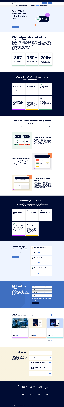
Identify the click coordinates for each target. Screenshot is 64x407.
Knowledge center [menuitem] (39, 395)
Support (38, 394)
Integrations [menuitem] (23, 387)
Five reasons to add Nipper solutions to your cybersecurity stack (54, 332)
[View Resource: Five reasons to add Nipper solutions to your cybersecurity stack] (55, 327)
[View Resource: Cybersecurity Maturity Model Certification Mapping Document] (37, 327)
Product (23, 394)
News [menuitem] (46, 388)
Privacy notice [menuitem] (24, 405)
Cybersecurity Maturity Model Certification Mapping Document (36, 332)
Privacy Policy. (36, 300)
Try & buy (46, 394)
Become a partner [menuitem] (39, 387)
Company (46, 385)
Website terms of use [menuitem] (20, 405)
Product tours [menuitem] (24, 388)
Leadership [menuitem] (46, 387)
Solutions (31, 385)
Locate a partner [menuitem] (39, 386)
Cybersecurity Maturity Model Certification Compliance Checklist (19, 332)
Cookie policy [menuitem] (28, 405)
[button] (51, 340)
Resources (31, 394)
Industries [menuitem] (31, 387)
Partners (38, 385)
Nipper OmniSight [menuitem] (24, 386)
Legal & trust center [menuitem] (32, 405)
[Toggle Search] (44, 0)
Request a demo (15, 26)
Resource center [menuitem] (32, 395)
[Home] (15, 3)
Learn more (37, 5)
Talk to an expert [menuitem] (24, 399)
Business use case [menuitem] (32, 386)
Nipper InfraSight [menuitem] (24, 395)
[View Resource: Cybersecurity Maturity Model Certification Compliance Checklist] (20, 327)
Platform (23, 385)
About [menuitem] (46, 386)
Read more (15, 335)
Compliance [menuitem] (31, 388)
